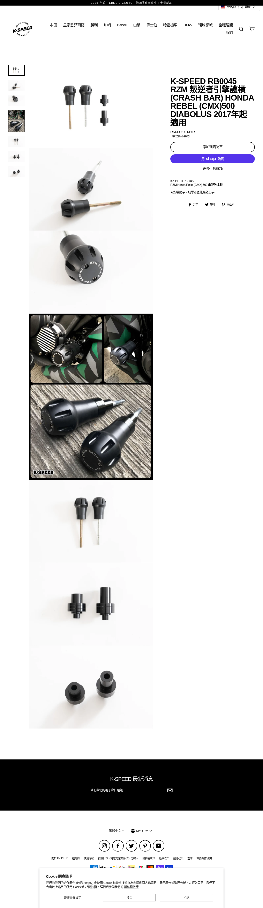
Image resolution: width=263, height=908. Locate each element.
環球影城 (205, 25)
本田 (53, 25)
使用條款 (89, 858)
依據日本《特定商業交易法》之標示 (118, 858)
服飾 (229, 32)
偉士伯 (151, 25)
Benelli (122, 25)
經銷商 (76, 858)
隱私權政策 (131, 887)
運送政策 (178, 858)
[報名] (169, 790)
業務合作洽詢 (204, 858)
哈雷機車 (170, 25)
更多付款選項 (213, 169)
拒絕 (186, 897)
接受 (129, 897)
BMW (187, 25)
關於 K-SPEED (59, 858)
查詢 (190, 858)
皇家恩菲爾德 (73, 25)
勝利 (94, 25)
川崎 (107, 25)
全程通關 (226, 25)
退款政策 (164, 858)
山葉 (136, 25)
